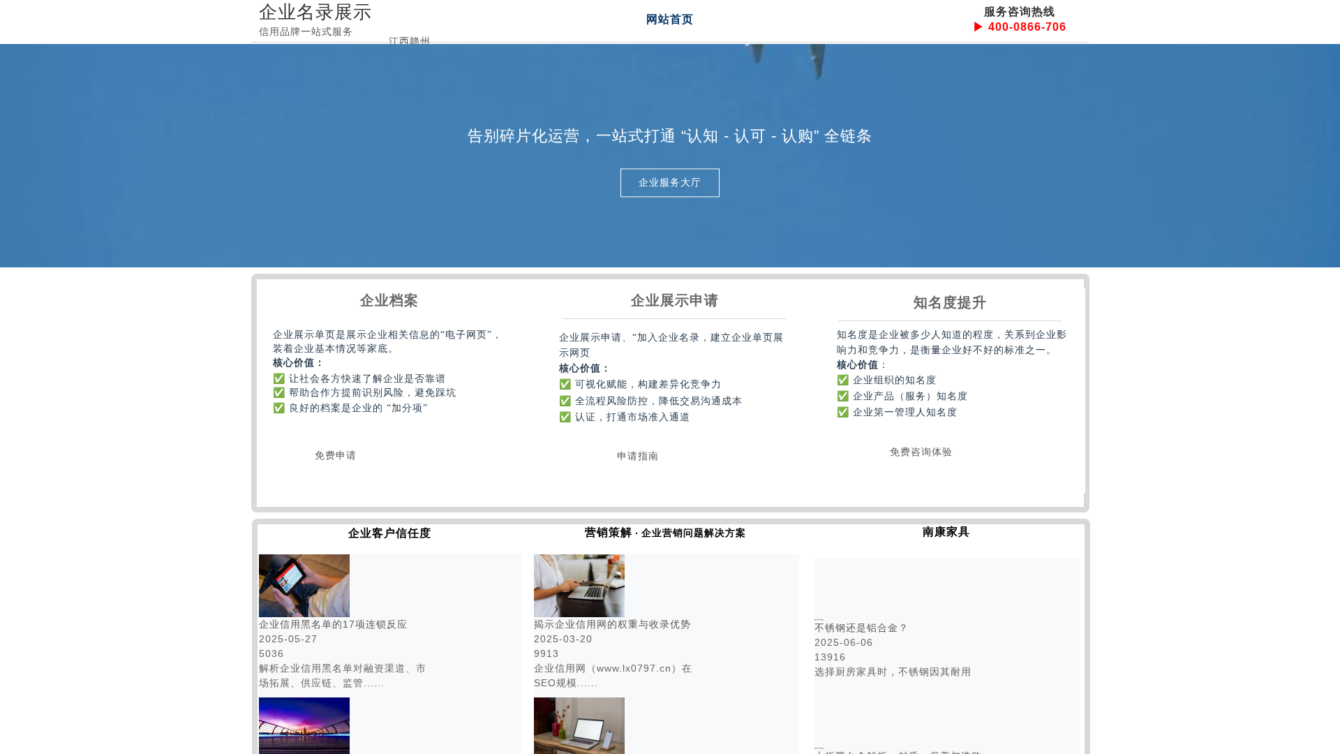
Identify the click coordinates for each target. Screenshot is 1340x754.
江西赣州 (410, 41)
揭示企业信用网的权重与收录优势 (612, 624)
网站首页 (670, 19)
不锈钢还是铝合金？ (861, 627)
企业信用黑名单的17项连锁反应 (333, 624)
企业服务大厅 (670, 182)
